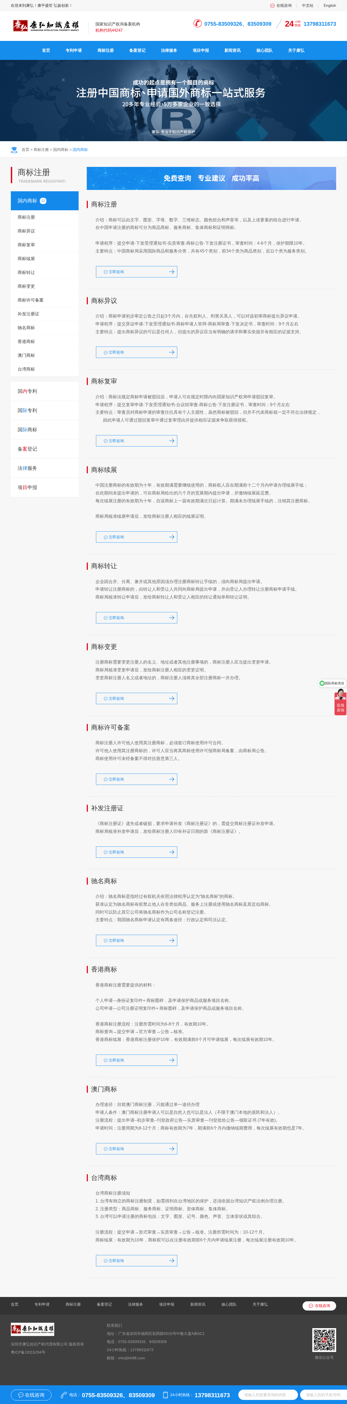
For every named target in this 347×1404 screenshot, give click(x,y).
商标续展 (26, 258)
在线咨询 (284, 5)
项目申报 (201, 50)
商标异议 (26, 231)
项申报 (27, 487)
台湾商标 (26, 369)
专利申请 (74, 50)
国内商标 (60, 149)
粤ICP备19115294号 (28, 1352)
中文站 (307, 5)
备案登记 (137, 50)
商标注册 (106, 50)
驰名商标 (26, 327)
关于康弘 (296, 50)
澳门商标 (26, 355)
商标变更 (26, 286)
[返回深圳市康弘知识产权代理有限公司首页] (45, 24)
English (330, 5)
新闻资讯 (232, 50)
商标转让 (26, 272)
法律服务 (169, 50)
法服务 (27, 468)
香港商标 (26, 341)
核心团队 (264, 50)
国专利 (27, 391)
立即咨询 (116, 272)
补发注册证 (28, 314)
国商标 (27, 200)
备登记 (27, 449)
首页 (46, 50)
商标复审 (26, 244)
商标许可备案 (31, 300)
